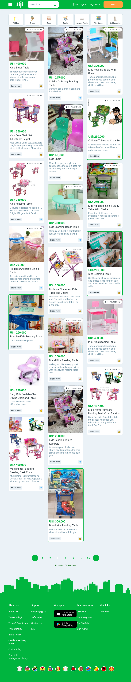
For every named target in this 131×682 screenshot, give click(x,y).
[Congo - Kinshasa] (88, 668)
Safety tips (36, 617)
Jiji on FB (81, 611)
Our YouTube (83, 623)
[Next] (96, 558)
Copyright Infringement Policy (18, 657)
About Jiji (13, 611)
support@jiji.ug (38, 611)
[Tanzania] (34, 668)
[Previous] (35, 558)
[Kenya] (27, 668)
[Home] (20, 4)
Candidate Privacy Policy (17, 642)
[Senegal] (57, 668)
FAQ (33, 629)
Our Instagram (84, 617)
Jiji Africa (104, 611)
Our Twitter (82, 629)
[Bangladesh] (73, 668)
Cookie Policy (15, 649)
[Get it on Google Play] (65, 625)
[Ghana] (42, 668)
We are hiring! (15, 617)
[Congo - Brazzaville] (96, 668)
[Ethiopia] (50, 668)
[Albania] (103, 668)
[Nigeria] (19, 668)
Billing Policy (14, 634)
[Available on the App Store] (65, 614)
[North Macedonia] (111, 668)
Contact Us (36, 623)
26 (88, 558)
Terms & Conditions (18, 623)
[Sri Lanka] (80, 668)
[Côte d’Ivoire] (65, 668)
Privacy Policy (15, 629)
